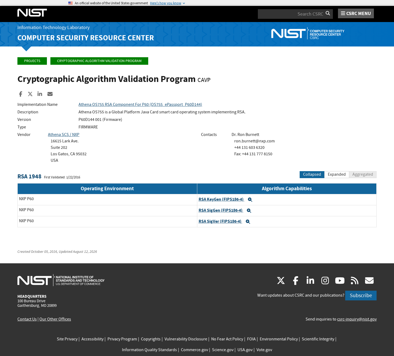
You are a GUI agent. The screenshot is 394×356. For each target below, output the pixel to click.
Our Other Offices (55, 319)
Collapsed (312, 174)
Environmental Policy (279, 339)
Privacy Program (122, 339)
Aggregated (362, 174)
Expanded (337, 174)
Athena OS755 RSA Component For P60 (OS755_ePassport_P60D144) (140, 104)
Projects (32, 60)
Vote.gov (264, 350)
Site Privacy (67, 339)
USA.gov (244, 350)
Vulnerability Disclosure (186, 339)
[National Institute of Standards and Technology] (61, 280)
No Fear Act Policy (227, 339)
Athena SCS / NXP (63, 134)
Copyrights (151, 339)
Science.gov (222, 350)
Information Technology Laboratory (53, 27)
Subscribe (361, 295)
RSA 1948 (29, 176)
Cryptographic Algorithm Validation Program (99, 60)
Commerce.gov (194, 350)
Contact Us (27, 319)
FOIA (251, 339)
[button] (250, 200)
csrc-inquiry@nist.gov (357, 319)
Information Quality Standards (149, 350)
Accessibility (92, 339)
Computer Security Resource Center (85, 38)
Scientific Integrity (318, 339)
